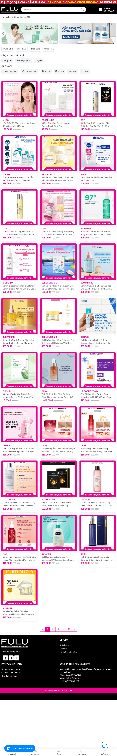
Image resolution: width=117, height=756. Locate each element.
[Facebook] (16, 657)
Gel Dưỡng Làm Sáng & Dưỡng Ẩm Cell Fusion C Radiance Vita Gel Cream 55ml (58, 342)
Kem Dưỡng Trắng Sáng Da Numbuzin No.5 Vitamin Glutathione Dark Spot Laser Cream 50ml (19, 613)
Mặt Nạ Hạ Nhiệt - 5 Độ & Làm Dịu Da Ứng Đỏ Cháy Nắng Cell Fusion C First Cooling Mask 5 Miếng (58, 287)
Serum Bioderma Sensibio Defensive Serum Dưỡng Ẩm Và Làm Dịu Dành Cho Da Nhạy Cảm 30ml (19, 287)
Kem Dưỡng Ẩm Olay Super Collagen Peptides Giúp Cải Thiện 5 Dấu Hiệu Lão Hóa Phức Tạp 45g (58, 450)
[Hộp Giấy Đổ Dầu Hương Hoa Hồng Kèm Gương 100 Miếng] (19, 99)
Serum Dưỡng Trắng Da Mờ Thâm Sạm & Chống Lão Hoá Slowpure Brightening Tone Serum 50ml (18, 342)
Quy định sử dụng (9, 676)
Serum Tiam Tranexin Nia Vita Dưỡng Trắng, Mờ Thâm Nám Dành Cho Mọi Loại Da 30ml (19, 558)
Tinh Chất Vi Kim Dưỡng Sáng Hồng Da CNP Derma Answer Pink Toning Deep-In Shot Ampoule (58, 233)
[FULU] (9, 9)
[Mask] (87, 33)
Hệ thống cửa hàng (68, 652)
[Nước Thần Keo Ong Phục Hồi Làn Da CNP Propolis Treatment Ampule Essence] (19, 207)
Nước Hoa (49, 49)
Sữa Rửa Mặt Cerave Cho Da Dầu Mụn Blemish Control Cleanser (18, 178)
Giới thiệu (64, 645)
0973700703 (73, 681)
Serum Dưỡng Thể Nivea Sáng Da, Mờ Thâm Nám (96, 178)
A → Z (47, 71)
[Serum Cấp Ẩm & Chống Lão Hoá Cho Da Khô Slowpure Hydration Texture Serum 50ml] (97, 261)
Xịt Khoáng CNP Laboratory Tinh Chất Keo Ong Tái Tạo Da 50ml (95, 124)
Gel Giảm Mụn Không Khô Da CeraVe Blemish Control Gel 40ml (96, 341)
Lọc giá (6, 60)
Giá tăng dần (11, 71)
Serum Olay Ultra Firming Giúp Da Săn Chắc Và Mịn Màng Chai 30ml (96, 450)
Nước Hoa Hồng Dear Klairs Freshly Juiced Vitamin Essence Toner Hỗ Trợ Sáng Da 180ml (19, 504)
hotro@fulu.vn (72, 678)
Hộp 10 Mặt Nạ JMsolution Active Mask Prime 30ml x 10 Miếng (56, 504)
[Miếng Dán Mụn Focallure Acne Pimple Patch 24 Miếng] (58, 99)
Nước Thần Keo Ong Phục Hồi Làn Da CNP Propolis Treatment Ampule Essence (19, 233)
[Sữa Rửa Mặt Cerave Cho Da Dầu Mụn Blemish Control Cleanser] (19, 153)
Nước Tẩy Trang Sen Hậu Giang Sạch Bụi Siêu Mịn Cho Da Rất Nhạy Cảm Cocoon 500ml (97, 504)
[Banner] (29, 33)
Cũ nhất (85, 71)
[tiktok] (11, 657)
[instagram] (5, 657)
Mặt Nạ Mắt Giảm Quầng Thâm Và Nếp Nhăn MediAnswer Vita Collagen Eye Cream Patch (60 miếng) (58, 179)
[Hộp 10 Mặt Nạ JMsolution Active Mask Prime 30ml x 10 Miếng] (58, 479)
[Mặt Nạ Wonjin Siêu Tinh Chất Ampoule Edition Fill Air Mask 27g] (19, 370)
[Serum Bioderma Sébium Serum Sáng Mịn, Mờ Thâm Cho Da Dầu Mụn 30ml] (97, 207)
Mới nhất (73, 71)
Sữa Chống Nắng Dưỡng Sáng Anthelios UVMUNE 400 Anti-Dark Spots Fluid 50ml (96, 396)
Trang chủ (6, 17)
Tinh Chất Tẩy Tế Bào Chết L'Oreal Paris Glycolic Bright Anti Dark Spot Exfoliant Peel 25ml (18, 450)
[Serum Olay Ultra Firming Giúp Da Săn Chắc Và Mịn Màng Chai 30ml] (97, 424)
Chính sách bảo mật (10, 672)
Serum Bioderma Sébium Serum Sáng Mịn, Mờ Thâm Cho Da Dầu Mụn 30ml (96, 233)
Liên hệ (63, 648)
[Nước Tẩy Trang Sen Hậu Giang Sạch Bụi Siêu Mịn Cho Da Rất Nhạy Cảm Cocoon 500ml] (97, 479)
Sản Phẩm (21, 49)
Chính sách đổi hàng (10, 669)
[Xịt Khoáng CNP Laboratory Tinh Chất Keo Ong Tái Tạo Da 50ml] (97, 99)
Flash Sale (35, 49)
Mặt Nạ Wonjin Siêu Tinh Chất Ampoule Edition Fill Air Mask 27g (18, 395)
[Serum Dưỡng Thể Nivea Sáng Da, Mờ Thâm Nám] (97, 153)
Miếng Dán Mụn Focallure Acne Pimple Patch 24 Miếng (56, 124)
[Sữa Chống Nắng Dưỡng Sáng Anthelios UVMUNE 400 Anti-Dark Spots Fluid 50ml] (97, 370)
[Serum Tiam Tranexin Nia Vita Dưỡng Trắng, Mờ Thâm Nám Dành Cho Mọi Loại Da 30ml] (19, 533)
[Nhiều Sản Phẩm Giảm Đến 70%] (58, 2)
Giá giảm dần (30, 71)
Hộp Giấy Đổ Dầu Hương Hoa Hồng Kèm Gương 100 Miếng (19, 124)
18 (69, 629)
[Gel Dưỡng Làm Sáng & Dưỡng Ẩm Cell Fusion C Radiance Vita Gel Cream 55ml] (58, 316)
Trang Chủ (8, 49)
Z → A (61, 71)
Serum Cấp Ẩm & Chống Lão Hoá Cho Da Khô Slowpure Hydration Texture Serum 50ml (96, 287)
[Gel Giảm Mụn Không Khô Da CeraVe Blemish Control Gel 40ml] (97, 316)
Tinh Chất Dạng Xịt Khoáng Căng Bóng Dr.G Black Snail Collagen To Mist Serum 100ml (96, 558)
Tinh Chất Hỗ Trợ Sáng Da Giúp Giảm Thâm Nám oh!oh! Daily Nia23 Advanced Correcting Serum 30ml (58, 396)
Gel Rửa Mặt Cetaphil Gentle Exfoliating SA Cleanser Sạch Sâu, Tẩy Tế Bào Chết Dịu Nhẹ (57, 558)
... (63, 629)
